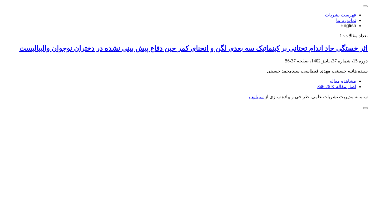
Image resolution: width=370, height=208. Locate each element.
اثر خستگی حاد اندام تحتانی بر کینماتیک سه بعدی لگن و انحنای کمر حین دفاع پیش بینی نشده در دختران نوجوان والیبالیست (193, 48)
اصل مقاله (336, 86)
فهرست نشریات (340, 14)
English (348, 25)
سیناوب (256, 96)
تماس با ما (346, 20)
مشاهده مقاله (343, 81)
